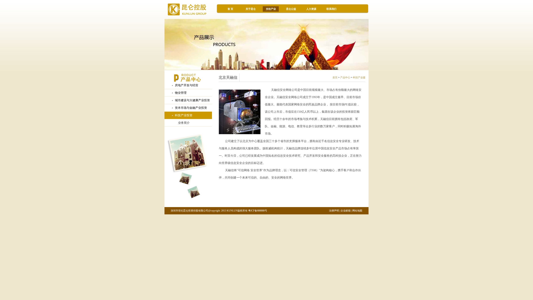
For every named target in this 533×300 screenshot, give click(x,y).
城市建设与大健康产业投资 (192, 100)
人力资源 (311, 9)
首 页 (230, 9)
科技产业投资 (183, 115)
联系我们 (331, 9)
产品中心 (345, 77)
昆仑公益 (291, 9)
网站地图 (357, 210)
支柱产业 (271, 9)
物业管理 (181, 92)
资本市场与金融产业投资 (191, 107)
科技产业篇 (359, 77)
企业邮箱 (346, 210)
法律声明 (334, 210)
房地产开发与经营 (186, 85)
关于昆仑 (251, 9)
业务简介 (184, 122)
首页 (335, 77)
